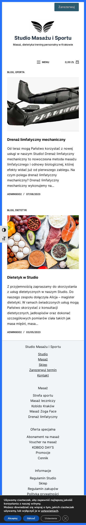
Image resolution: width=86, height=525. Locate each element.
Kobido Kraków (42, 406)
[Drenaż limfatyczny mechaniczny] (43, 104)
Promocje (43, 453)
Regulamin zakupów (43, 489)
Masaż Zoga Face (43, 411)
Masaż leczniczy (42, 401)
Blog (10, 72)
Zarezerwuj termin (43, 370)
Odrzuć (31, 518)
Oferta (20, 72)
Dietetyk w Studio (22, 277)
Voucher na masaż (43, 442)
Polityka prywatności (43, 494)
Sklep (43, 365)
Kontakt (43, 375)
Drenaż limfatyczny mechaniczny (36, 139)
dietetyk (21, 210)
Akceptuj (12, 518)
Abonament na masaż (43, 437)
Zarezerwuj (66, 7)
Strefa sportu (43, 395)
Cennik (43, 458)
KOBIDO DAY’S (43, 447)
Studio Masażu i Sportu (43, 38)
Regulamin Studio (43, 478)
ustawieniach (49, 511)
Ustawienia (51, 518)
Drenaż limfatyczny (43, 417)
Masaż (43, 359)
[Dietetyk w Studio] (43, 242)
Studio (43, 354)
